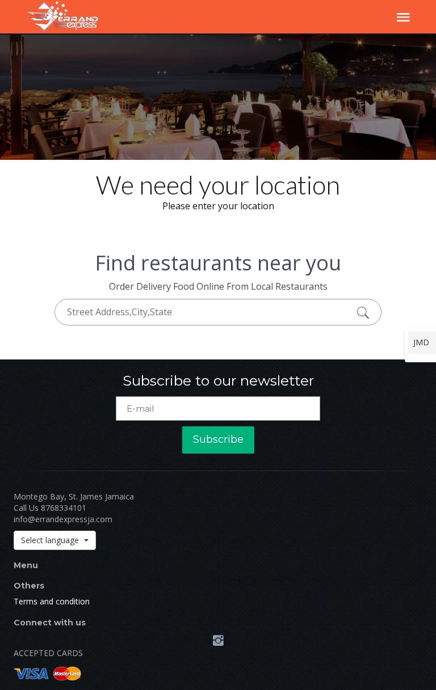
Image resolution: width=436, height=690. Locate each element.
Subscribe (218, 439)
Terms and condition (52, 601)
